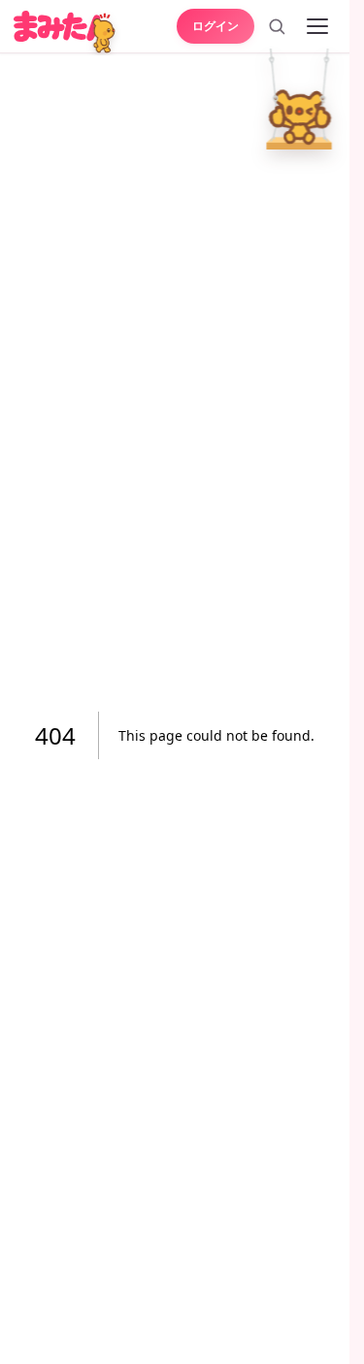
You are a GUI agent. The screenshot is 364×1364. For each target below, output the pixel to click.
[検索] (276, 26)
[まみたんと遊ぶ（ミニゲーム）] (105, 34)
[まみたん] (63, 26)
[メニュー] (317, 26)
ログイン (215, 25)
